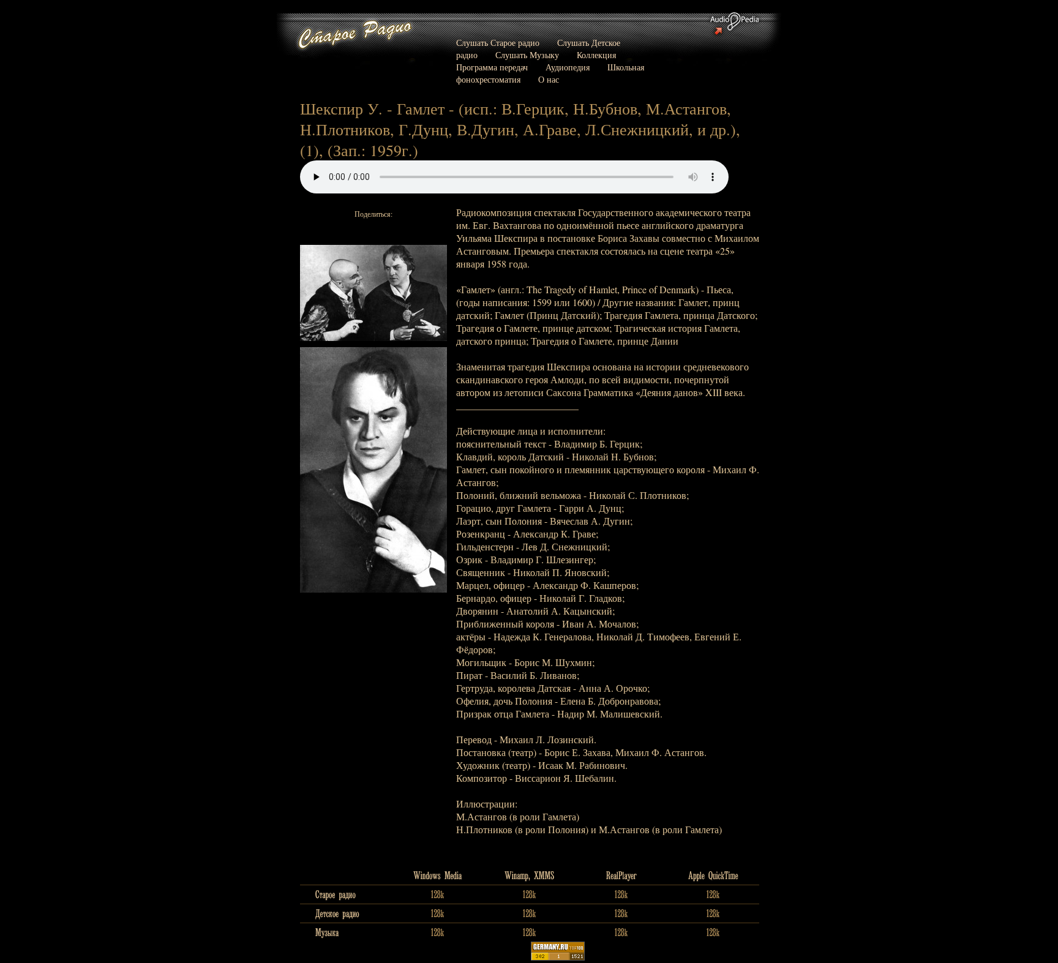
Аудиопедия (568, 67)
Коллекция (596, 55)
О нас (548, 79)
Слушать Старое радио (497, 42)
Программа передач (492, 67)
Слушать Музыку (527, 55)
